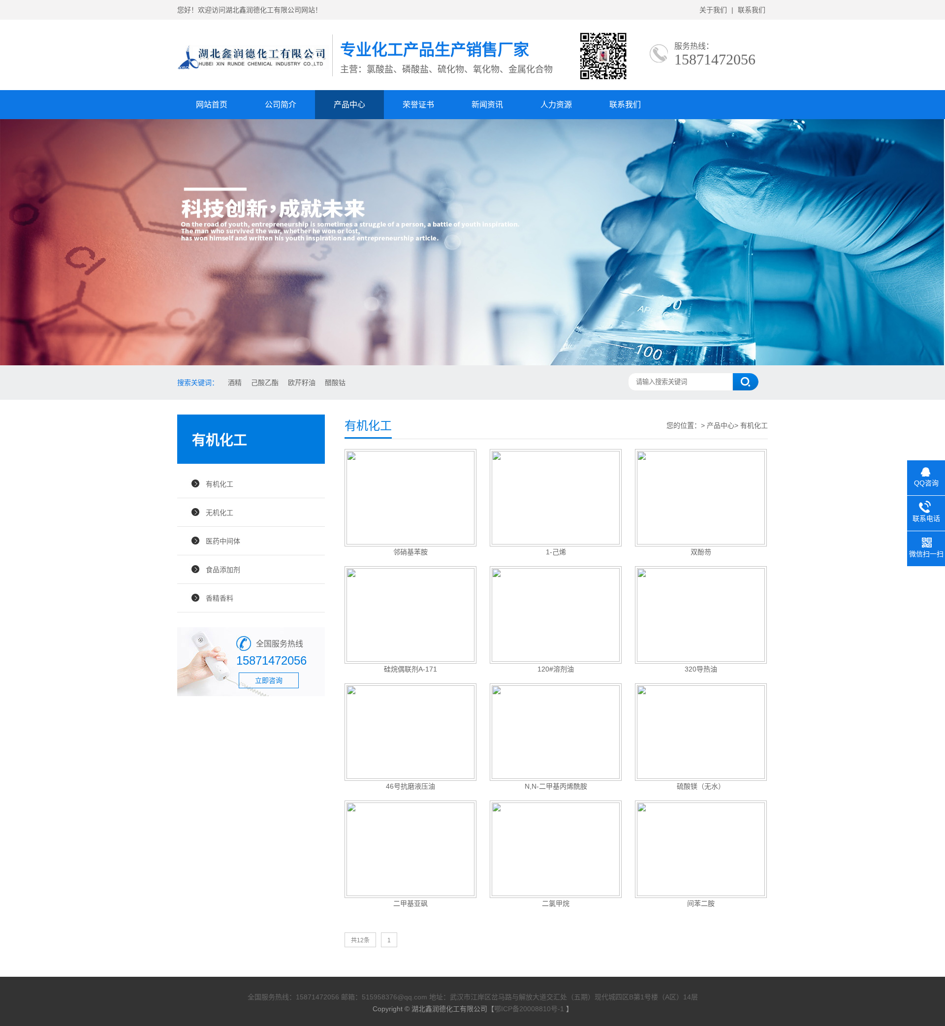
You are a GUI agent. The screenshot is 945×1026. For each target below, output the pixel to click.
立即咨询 (269, 680)
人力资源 (556, 104)
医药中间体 (223, 541)
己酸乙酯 (265, 382)
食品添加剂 (223, 570)
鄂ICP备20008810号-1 (530, 1009)
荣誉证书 (418, 104)
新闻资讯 (487, 104)
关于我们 (713, 10)
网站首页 (211, 104)
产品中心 (349, 104)
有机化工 (219, 484)
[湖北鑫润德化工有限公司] (254, 69)
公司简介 (280, 104)
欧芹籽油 (301, 382)
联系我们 (751, 10)
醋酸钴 (335, 382)
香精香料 (219, 598)
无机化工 (219, 512)
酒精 (235, 382)
